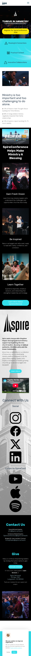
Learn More (15, 371)
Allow (14, 652)
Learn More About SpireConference (15, 303)
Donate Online (15, 567)
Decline (8, 652)
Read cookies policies (16, 648)
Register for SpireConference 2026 (15, 31)
